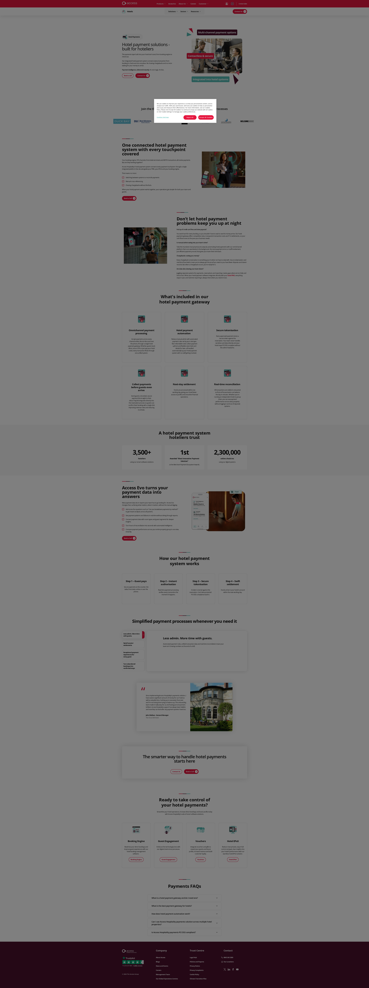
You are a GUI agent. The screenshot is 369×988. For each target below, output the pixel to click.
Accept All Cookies (206, 117)
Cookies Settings (163, 117)
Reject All (190, 117)
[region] (185, 111)
